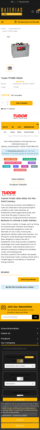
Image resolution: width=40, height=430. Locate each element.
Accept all (20, 400)
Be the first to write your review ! (20, 287)
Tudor (3, 87)
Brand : (4, 84)
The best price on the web (28, 22)
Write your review (28, 279)
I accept (20, 420)
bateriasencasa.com (16, 151)
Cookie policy (6, 415)
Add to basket (21, 103)
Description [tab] (18, 179)
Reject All (20, 426)
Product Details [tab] (18, 184)
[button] (20, 366)
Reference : (17, 84)
